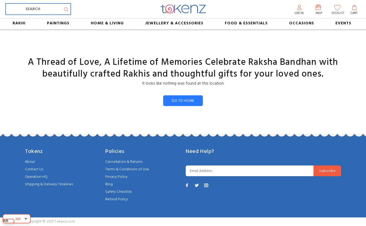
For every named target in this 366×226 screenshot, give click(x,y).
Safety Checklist (118, 192)
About (30, 162)
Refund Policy (116, 199)
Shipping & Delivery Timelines (49, 184)
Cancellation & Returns (124, 162)
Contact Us (34, 169)
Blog (109, 184)
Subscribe (327, 171)
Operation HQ (36, 177)
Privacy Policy (116, 177)
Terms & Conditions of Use (127, 169)
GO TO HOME (182, 101)
